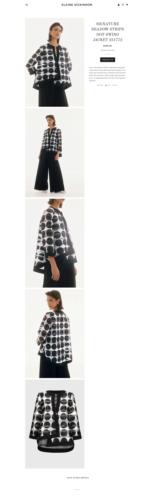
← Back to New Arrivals (77, 478)
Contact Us (107, 60)
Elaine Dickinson (77, 4)
